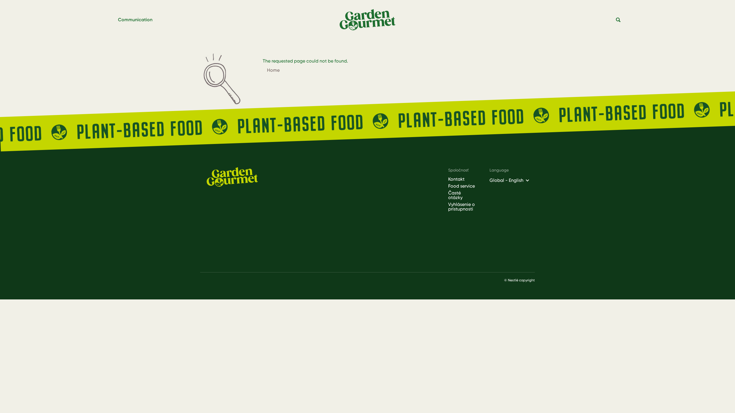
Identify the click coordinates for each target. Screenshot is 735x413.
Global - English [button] (506, 180)
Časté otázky (455, 195)
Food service (461, 186)
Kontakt (456, 179)
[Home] (370, 20)
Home (273, 70)
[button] (618, 20)
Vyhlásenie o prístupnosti (461, 206)
